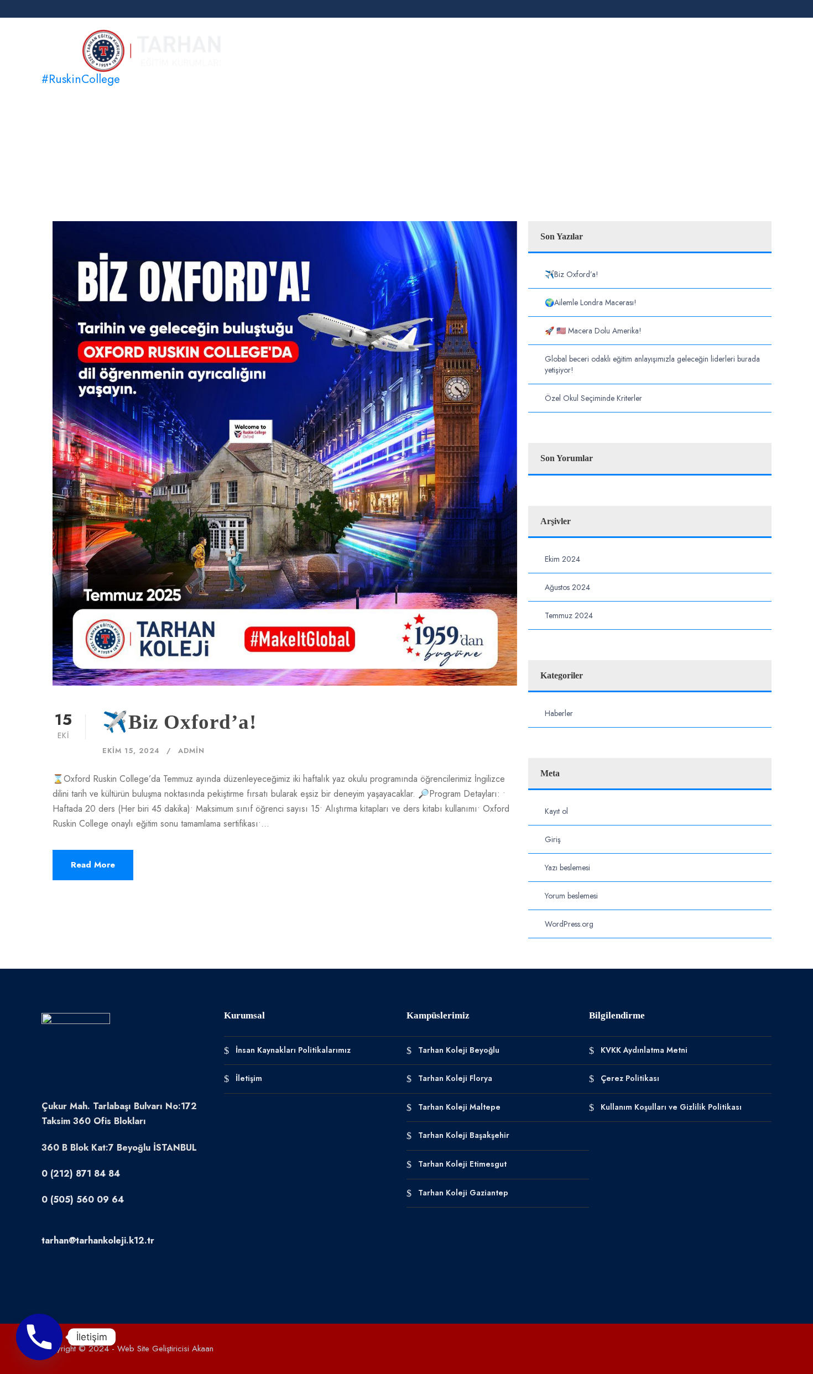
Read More (93, 865)
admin (191, 750)
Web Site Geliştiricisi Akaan (165, 1348)
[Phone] (39, 1337)
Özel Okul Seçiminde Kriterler (593, 398)
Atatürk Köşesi (519, 45)
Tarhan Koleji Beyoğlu (458, 1049)
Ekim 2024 (562, 559)
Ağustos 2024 (567, 587)
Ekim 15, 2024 (131, 750)
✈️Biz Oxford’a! (179, 721)
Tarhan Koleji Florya (455, 1078)
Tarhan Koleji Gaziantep (463, 1192)
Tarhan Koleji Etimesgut (462, 1163)
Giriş (553, 839)
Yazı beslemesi (567, 867)
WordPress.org (569, 923)
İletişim (737, 45)
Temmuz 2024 (569, 615)
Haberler (682, 45)
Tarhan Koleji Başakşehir (463, 1135)
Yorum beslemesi (571, 895)
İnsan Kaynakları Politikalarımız (293, 1049)
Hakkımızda (311, 45)
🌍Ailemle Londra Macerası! (591, 302)
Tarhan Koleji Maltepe (459, 1106)
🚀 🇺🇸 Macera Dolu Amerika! (593, 330)
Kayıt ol (556, 811)
